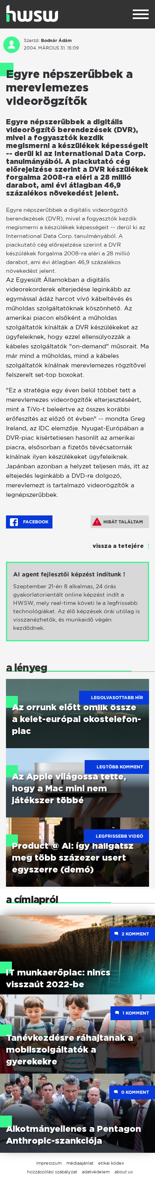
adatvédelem (96, 1171)
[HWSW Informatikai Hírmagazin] (32, 13)
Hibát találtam (123, 522)
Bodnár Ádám (56, 40)
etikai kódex (111, 1163)
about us (123, 1171)
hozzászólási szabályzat (52, 1171)
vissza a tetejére (118, 546)
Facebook (35, 522)
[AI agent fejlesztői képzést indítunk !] (77, 601)
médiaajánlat (79, 1163)
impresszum (49, 1163)
